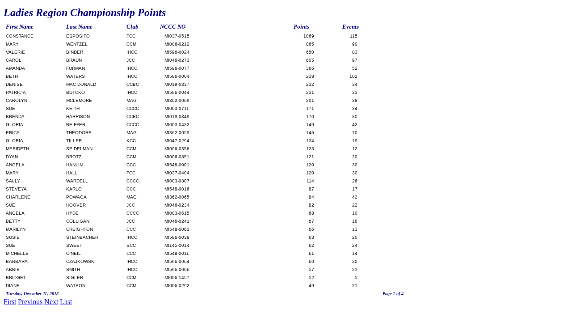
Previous (30, 301)
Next (51, 301)
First (10, 301)
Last (66, 301)
